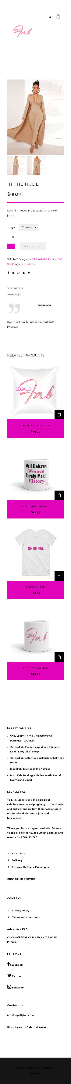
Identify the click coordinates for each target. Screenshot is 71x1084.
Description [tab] (15, 288)
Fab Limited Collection (44, 259)
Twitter (16, 976)
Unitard (32, 264)
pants (24, 264)
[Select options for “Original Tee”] (59, 576)
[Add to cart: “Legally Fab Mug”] (59, 657)
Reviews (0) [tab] (14, 294)
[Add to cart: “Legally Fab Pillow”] (59, 414)
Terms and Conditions (26, 917)
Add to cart (32, 246)
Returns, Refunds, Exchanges (30, 867)
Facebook (16, 965)
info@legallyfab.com (20, 1015)
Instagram (17, 987)
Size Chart (18, 853)
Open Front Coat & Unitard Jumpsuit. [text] (28, 322)
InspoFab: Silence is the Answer (30, 769)
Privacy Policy (20, 910)
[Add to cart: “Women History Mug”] (59, 495)
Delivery (17, 860)
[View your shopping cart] (58, 17)
